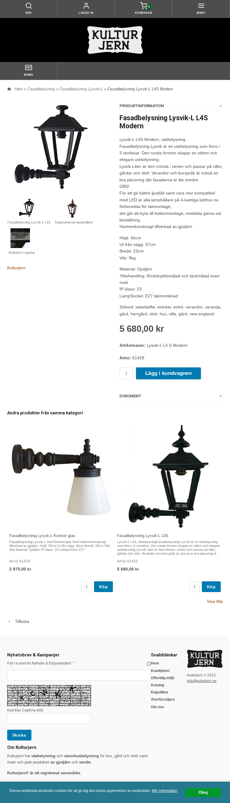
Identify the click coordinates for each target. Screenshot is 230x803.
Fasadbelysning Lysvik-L (81, 89)
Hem (19, 89)
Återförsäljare (163, 699)
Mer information (164, 791)
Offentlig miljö (162, 678)
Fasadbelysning (41, 89)
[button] (149, 663)
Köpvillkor (159, 692)
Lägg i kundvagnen (168, 373)
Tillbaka (20, 621)
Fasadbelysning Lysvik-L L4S (142, 535)
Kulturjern (16, 267)
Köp (103, 586)
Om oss (157, 707)
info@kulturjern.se (202, 681)
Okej (203, 792)
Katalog (157, 685)
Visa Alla (215, 601)
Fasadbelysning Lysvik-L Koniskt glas (42, 535)
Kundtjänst (160, 671)
